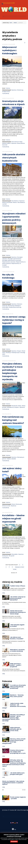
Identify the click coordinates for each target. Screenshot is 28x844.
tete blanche (21, 143)
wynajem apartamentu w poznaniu (12, 260)
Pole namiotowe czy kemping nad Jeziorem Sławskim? (13, 420)
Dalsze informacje (22, 839)
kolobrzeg (20, 90)
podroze (14, 90)
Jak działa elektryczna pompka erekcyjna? (17, 773)
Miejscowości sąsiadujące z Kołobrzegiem (9, 50)
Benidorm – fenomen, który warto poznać (17, 695)
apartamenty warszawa (9, 262)
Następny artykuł (19, 567)
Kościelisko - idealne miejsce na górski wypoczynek (13, 518)
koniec (14, 569)
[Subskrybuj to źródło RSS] (24, 42)
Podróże (8, 88)
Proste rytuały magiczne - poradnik (18, 797)
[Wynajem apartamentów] (12, 231)
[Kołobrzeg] (12, 61)
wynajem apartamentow (14, 259)
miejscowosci (6, 91)
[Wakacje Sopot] (12, 331)
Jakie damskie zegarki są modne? (17, 625)
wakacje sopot (16, 352)
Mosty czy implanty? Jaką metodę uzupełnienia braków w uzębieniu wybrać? (13, 782)
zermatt (5, 145)
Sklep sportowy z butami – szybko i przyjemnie (15, 665)
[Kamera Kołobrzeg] (12, 286)
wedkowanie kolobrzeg (15, 307)
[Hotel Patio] (12, 480)
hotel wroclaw (6, 506)
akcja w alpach (7, 143)
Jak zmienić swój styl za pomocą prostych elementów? (17, 598)
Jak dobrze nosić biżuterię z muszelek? (16, 638)
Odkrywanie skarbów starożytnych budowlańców (13, 157)
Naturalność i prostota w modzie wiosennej (17, 650)
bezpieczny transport (13, 407)
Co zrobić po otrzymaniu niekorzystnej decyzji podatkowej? (18, 686)
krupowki (12, 556)
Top (15, 829)
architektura (15, 201)
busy (20, 405)
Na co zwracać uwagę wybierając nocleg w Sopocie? (14, 320)
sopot (19, 351)
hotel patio (19, 504)
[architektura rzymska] (12, 169)
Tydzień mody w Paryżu (17, 586)
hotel (13, 504)
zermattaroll (15, 142)
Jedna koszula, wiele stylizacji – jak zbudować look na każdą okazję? (14, 705)
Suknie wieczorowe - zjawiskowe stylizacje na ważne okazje (18, 612)
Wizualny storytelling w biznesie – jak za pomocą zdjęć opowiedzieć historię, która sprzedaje (13, 718)
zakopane (5, 556)
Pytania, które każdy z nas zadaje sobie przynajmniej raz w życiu (18, 751)
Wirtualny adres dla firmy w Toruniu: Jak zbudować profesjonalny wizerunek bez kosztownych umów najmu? (14, 763)
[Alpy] (12, 112)
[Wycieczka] (12, 387)
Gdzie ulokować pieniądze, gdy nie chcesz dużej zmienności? (11, 730)
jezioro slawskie (12, 459)
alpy (21, 142)
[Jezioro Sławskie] (12, 431)
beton (15, 202)
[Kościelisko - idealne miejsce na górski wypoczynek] (12, 530)
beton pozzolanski (7, 202)
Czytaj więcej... (5, 93)
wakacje (9, 352)
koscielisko (15, 554)
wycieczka (15, 405)
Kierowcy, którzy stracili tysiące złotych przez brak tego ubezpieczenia (13, 741)
